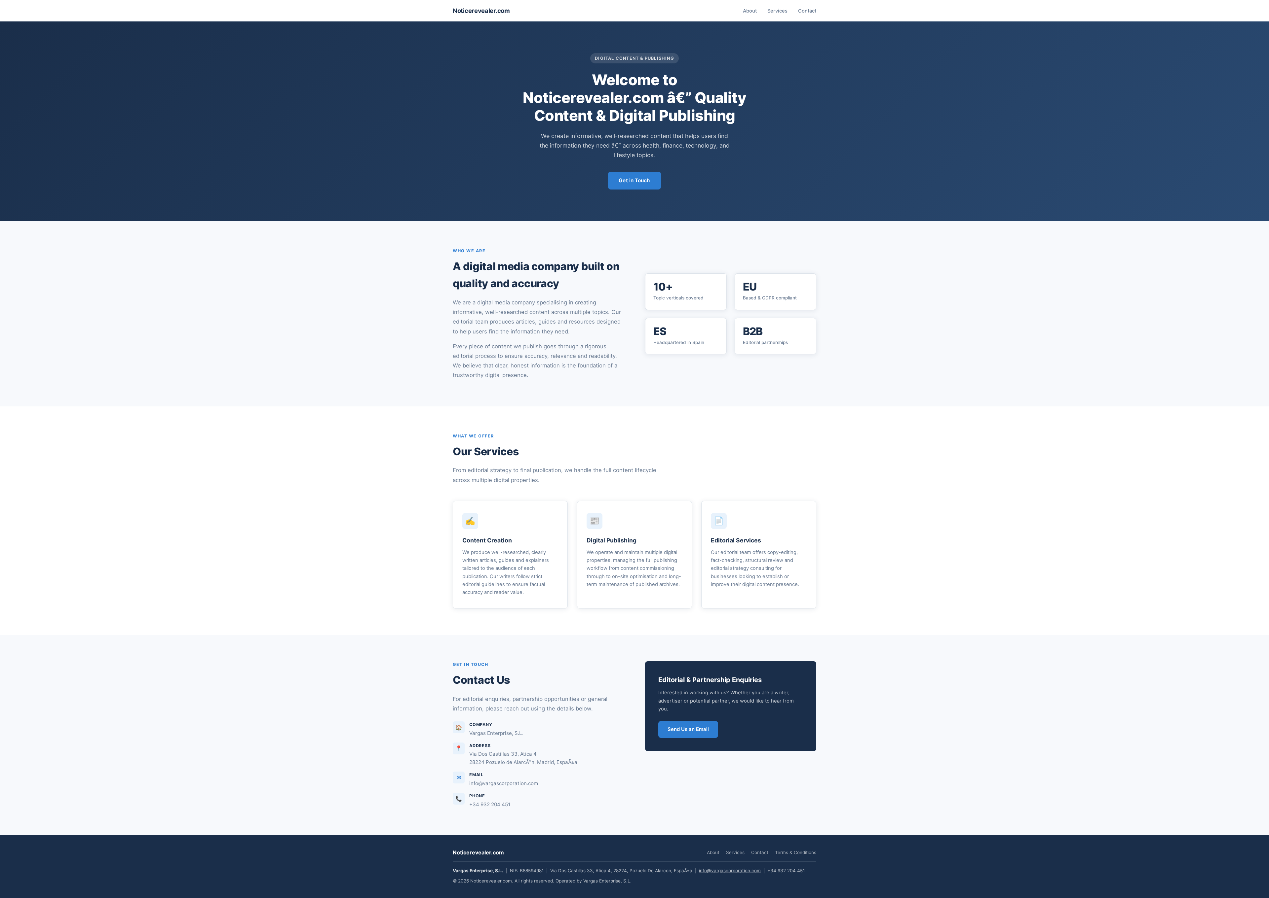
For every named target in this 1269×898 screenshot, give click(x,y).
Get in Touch (634, 180)
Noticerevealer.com (481, 10)
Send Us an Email (688, 729)
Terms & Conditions (795, 852)
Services (777, 11)
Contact (807, 11)
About (750, 11)
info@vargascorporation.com (730, 870)
